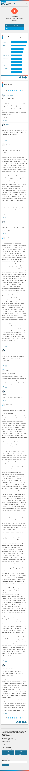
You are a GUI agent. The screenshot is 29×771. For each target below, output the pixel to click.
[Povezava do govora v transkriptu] (3, 120)
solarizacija (5, 58)
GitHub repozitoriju (7, 735)
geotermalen (5, 68)
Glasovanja (15, 25)
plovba (3, 62)
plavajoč (4, 45)
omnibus (4, 52)
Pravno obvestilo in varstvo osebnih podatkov (12, 739)
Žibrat (3, 72)
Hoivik (3, 48)
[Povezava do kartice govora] (6, 120)
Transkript (15, 28)
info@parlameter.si (6, 744)
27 (20, 90)
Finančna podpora (6, 741)
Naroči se (5, 765)
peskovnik (4, 42)
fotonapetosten (5, 55)
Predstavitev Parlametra (7, 738)
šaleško (4, 65)
